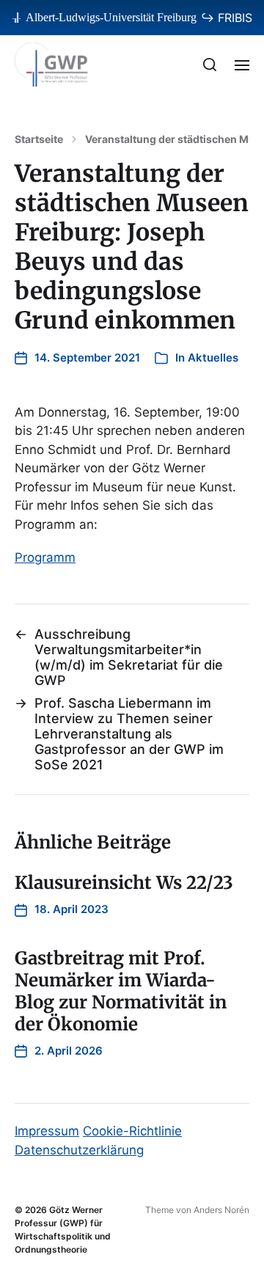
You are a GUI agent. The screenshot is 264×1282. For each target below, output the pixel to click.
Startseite (39, 139)
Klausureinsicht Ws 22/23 (124, 882)
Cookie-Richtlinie (132, 1131)
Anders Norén (221, 1209)
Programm (45, 557)
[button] (210, 64)
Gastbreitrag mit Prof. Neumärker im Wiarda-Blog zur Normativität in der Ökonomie (121, 991)
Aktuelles (213, 358)
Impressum (47, 1131)
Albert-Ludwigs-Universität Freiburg (111, 17)
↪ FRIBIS (226, 17)
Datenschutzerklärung (79, 1150)
